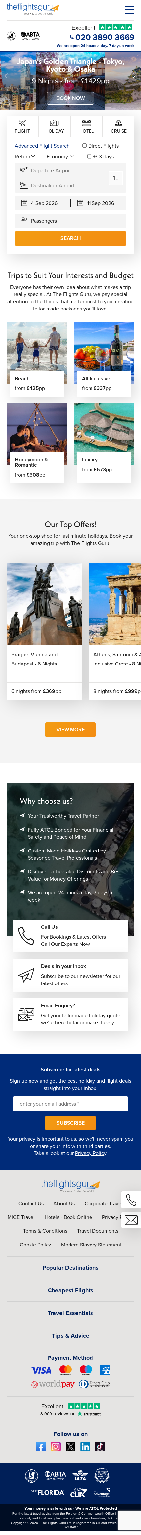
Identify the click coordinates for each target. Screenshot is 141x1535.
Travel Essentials (70, 1313)
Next (134, 75)
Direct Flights (103, 145)
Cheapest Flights (70, 1290)
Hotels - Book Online (68, 1217)
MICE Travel (21, 1217)
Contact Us (31, 1203)
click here (114, 1518)
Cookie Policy (35, 1244)
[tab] (23, 126)
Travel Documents (97, 1230)
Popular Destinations (71, 1268)
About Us (64, 1203)
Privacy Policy (90, 1153)
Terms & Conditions (45, 1230)
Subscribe (70, 1123)
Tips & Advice (70, 1335)
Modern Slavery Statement (91, 1244)
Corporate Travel (104, 1203)
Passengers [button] (44, 220)
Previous (6, 75)
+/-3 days (103, 156)
